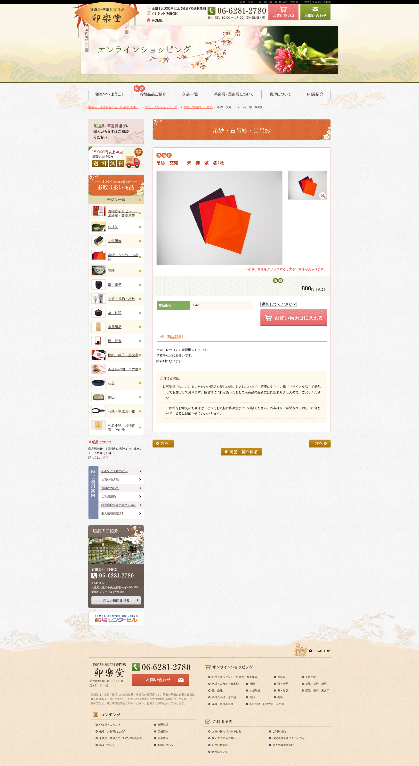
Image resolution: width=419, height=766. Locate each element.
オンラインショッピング (161, 107)
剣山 (111, 397)
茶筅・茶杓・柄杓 (121, 299)
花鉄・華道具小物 (121, 411)
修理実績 (163, 724)
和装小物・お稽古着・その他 (267, 704)
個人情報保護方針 (113, 513)
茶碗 (111, 271)
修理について (107, 744)
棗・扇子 (114, 285)
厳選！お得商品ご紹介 (112, 731)
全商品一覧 (116, 199)
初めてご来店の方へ (114, 471)
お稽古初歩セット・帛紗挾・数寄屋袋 (234, 676)
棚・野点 (114, 341)
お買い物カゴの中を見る (226, 731)
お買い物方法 (110, 479)
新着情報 (163, 738)
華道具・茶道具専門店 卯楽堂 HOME (113, 107)
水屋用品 (114, 327)
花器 (111, 383)
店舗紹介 (163, 731)
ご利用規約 (108, 496)
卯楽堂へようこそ (110, 724)
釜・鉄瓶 (114, 313)
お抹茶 (113, 227)
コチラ (104, 457)
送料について (110, 488)
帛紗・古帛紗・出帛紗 (198, 107)
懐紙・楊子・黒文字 (123, 355)
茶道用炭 (114, 241)
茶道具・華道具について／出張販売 (120, 738)
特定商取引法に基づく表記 (118, 505)
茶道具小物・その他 (123, 369)
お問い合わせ (166, 744)
